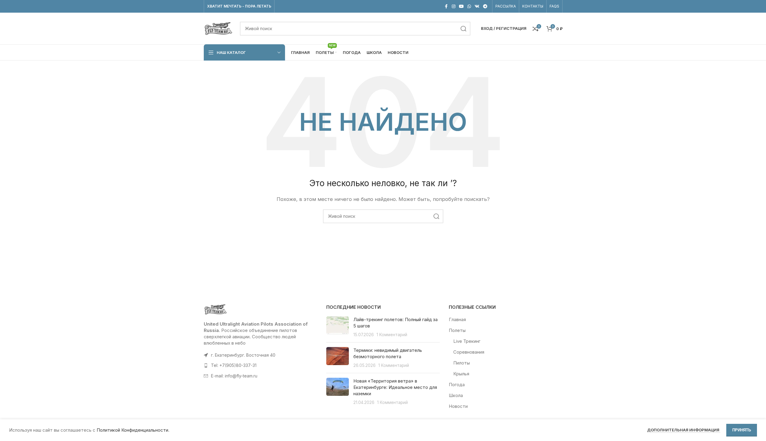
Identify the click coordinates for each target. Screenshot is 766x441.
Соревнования (468, 352)
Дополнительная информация (683, 429)
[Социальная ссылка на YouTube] (461, 6)
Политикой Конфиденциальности (132, 430)
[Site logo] (219, 28)
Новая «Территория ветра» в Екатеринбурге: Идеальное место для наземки (395, 387)
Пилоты (461, 363)
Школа (456, 395)
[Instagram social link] (453, 6)
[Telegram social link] (485, 6)
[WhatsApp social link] (469, 6)
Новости (458, 406)
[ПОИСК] (463, 29)
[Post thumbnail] (337, 327)
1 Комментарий (392, 334)
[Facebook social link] (446, 6)
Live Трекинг (466, 341)
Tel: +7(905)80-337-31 (233, 365)
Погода (457, 384)
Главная (457, 319)
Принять (741, 430)
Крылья (461, 374)
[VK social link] (477, 6)
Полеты (457, 330)
